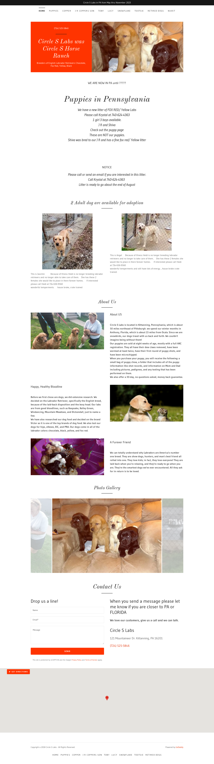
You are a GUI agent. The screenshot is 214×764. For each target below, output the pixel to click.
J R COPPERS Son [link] (84, 11)
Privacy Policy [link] (76, 660)
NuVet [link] (171, 11)
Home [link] (42, 11)
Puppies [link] (53, 11)
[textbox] (67, 610)
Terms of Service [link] (91, 660)
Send (67, 651)
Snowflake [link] (124, 11)
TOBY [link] (101, 11)
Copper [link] (66, 11)
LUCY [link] (111, 11)
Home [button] (55, 755)
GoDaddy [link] (179, 747)
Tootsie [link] (139, 11)
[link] (61, 56)
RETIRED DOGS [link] (156, 11)
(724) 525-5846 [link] (61, 28)
